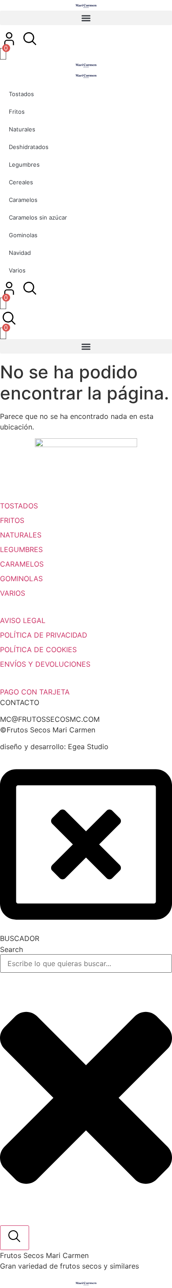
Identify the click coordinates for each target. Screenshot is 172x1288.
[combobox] (86, 963)
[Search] (14, 1237)
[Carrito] (3, 54)
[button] (86, 18)
